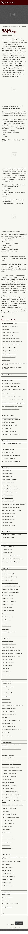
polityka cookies (17, 928)
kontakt (10, 928)
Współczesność (10, 2)
